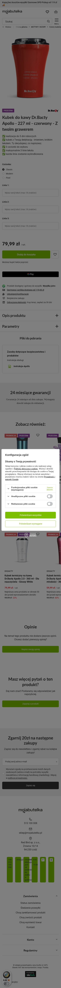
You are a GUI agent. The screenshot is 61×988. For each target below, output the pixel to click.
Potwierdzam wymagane (30, 523)
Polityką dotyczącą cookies (26, 469)
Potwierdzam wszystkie (30, 515)
